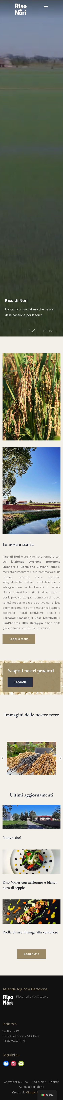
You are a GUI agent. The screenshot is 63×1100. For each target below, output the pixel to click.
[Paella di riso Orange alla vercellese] (31, 901)
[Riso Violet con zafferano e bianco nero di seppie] (31, 852)
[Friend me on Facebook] (6, 1063)
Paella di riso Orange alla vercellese (30, 932)
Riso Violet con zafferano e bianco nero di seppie (30, 885)
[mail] (21, 1063)
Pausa (48, 331)
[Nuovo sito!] (31, 807)
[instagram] (13, 1063)
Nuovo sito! (12, 837)
